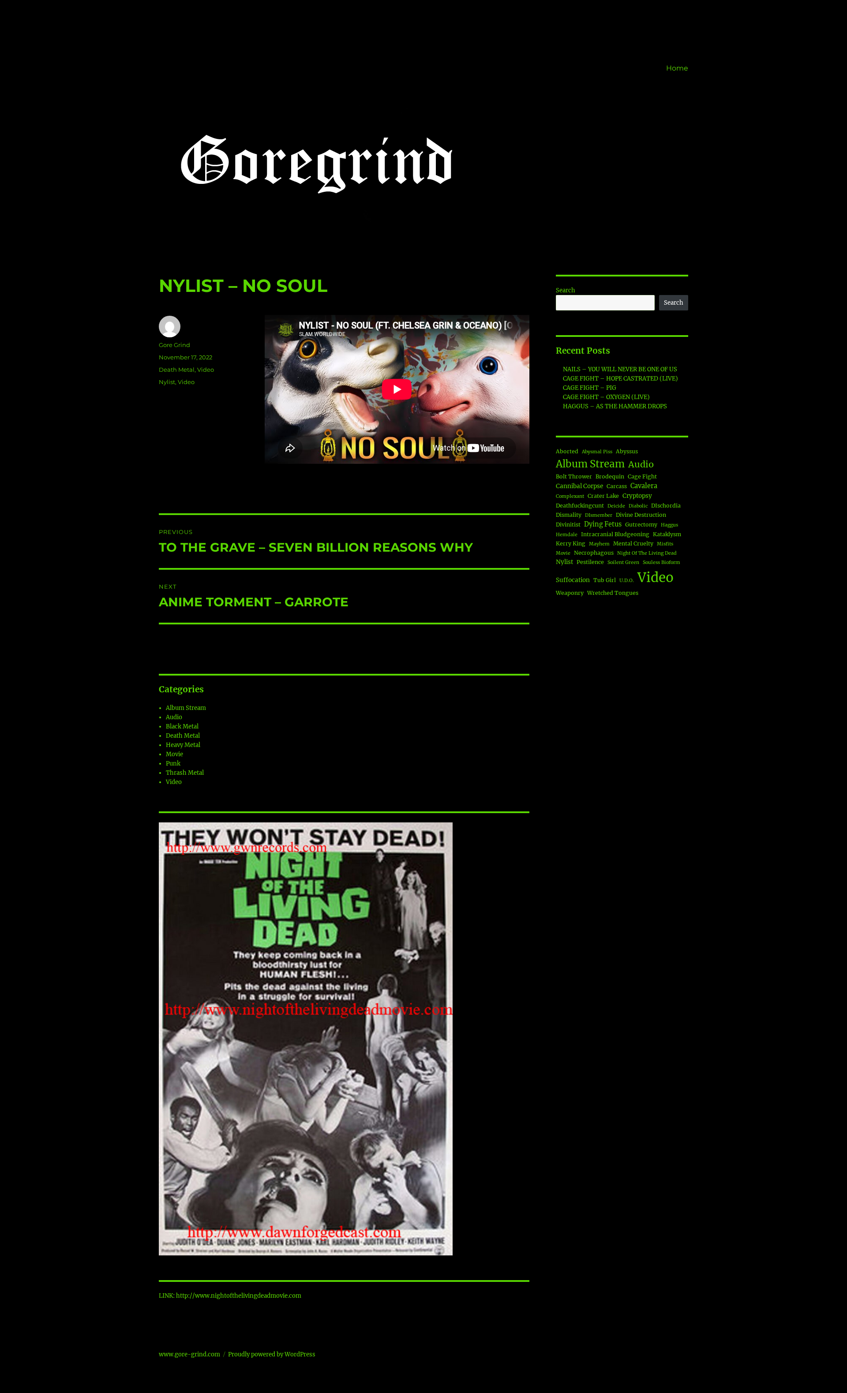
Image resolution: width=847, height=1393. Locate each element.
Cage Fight (642, 476)
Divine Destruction (641, 515)
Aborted (567, 451)
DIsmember (598, 515)
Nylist (167, 381)
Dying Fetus (603, 524)
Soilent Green (623, 562)
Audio (174, 717)
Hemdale (566, 535)
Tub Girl (604, 580)
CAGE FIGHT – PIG (589, 388)
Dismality (568, 515)
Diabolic (638, 506)
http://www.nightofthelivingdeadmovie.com (238, 1296)
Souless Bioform (661, 562)
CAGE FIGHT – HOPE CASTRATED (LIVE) (620, 378)
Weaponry (570, 593)
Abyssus (627, 451)
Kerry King (570, 543)
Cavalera (643, 486)
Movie (174, 754)
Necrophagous (594, 552)
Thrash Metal (185, 773)
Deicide (616, 506)
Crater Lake (603, 496)
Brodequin (610, 476)
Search (565, 290)
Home (677, 68)
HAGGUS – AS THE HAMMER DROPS (615, 406)
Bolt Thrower (574, 476)
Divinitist (568, 524)
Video (205, 369)
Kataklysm (667, 534)
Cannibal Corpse (579, 486)
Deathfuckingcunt (580, 505)
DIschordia (666, 505)
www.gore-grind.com (189, 1354)
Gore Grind (174, 344)
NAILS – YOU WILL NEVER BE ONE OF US (620, 369)
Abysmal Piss (597, 452)
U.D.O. (626, 580)
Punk (173, 763)
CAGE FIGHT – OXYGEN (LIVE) (606, 397)
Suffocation (573, 580)
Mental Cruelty (633, 543)
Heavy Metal (183, 745)
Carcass (617, 486)
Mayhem (599, 544)
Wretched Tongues (612, 593)
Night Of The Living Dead (647, 553)
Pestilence (590, 562)
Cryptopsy (637, 496)
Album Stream (186, 708)
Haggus (669, 525)
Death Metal (177, 369)
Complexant (570, 496)
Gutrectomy (641, 524)
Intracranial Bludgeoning (615, 534)
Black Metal (182, 726)
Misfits (665, 544)
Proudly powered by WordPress (271, 1354)
